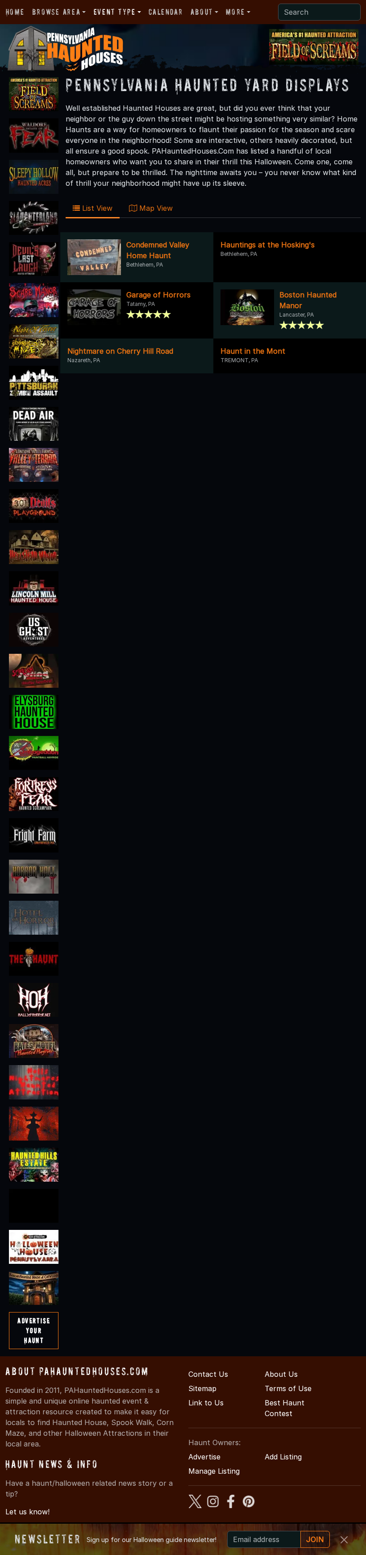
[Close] (344, 1539)
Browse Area (56, 12)
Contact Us (208, 1374)
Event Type (115, 12)
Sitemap (202, 1388)
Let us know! (27, 1511)
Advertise (204, 1456)
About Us (281, 1374)
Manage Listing (214, 1471)
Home (15, 12)
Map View (155, 208)
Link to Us (206, 1402)
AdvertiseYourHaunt (33, 1330)
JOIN (315, 1539)
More (235, 12)
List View (96, 208)
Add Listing (283, 1456)
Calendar (166, 12)
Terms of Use (288, 1388)
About (202, 12)
